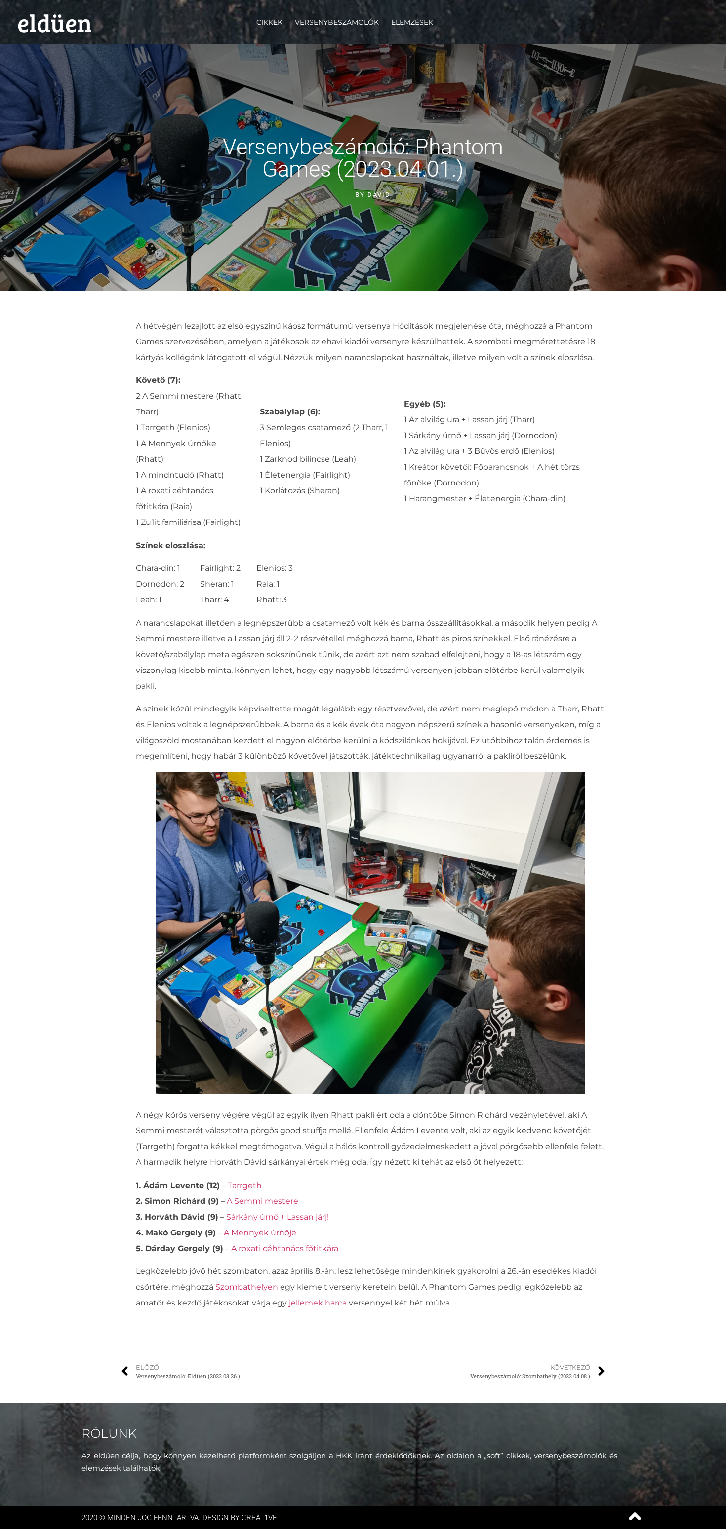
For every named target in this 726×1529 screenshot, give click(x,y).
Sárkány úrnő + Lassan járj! (277, 1217)
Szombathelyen (246, 1287)
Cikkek (269, 22)
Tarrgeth (245, 1185)
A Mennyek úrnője (260, 1232)
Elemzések (412, 22)
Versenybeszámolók (337, 22)
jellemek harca (318, 1302)
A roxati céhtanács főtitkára (284, 1248)
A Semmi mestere (262, 1201)
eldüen (54, 22)
